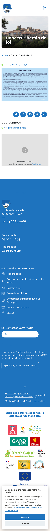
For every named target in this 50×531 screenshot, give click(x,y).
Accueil (5, 55)
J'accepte (25, 517)
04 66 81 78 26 (11, 250)
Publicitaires (36, 164)
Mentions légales (13, 401)
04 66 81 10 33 (11, 239)
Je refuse (25, 523)
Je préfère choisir (21, 507)
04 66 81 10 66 (16, 221)
